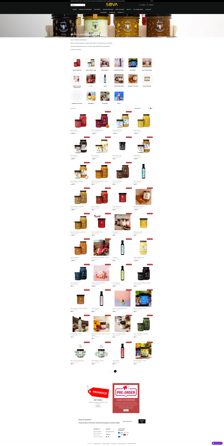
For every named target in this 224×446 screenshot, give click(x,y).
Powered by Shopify (131, 443)
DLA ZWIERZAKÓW (138, 9)
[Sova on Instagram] (106, 436)
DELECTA (128, 9)
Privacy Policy (97, 435)
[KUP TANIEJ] (98, 391)
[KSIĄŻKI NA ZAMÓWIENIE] (126, 391)
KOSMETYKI (112, 12)
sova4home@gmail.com (127, 407)
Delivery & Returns (98, 433)
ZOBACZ (98, 406)
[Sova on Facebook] (108, 436)
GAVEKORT (148, 9)
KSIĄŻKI (75, 9)
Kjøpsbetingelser (97, 431)
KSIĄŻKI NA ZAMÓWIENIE (85, 9)
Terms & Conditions (98, 436)
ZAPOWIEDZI (97, 9)
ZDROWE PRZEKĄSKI (108, 9)
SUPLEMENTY (103, 12)
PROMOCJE (121, 12)
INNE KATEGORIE (120, 9)
